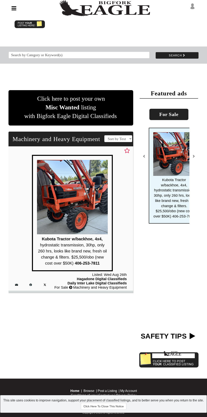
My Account (128, 391)
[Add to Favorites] (127, 151)
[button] (144, 158)
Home (74, 391)
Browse (88, 391)
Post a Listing (107, 391)
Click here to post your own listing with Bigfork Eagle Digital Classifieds (70, 107)
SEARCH (176, 55)
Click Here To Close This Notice (103, 406)
